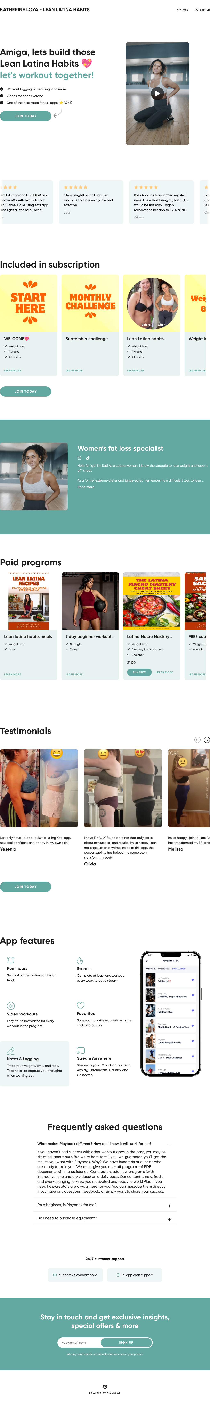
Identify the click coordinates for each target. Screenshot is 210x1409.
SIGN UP (126, 1342)
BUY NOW (139, 672)
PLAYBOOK (114, 1393)
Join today (26, 116)
